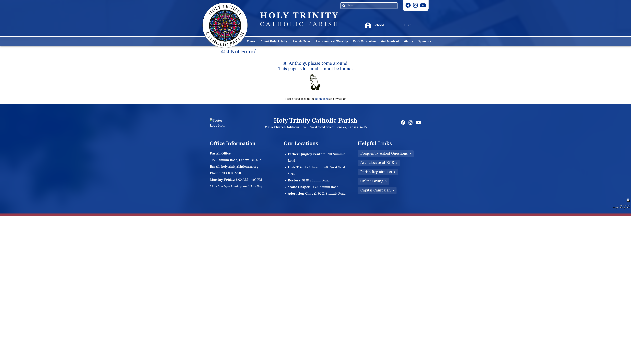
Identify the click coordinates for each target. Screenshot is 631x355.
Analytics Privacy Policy (620, 207)
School (373, 25)
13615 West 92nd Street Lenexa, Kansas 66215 (334, 127)
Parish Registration (376, 172)
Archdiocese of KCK (377, 163)
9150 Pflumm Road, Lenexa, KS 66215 (237, 160)
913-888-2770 (231, 173)
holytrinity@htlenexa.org (239, 166)
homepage (322, 99)
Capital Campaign (375, 190)
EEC (398, 25)
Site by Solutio (624, 205)
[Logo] (225, 25)
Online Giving (371, 181)
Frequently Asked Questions (384, 154)
